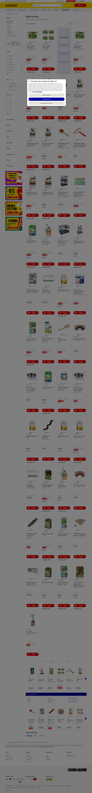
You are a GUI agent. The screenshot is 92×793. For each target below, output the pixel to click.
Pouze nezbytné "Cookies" (46, 103)
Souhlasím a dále (46, 99)
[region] (46, 92)
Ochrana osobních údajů (37, 91)
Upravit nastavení (46, 95)
